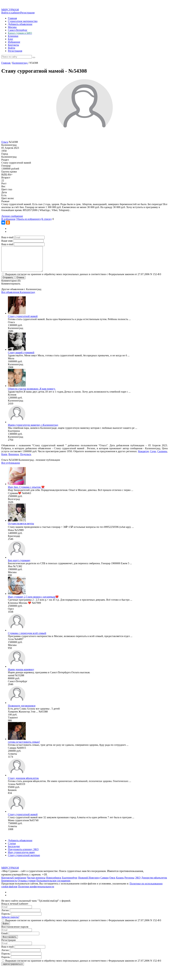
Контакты (13, 44)
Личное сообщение (12, 216)
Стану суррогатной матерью (24, 855)
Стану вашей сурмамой (21, 352)
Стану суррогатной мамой (23, 316)
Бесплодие (14, 846)
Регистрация (27, 12)
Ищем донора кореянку (21, 669)
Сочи (153, 451)
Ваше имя (6, 240)
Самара (104, 877)
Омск (112, 877)
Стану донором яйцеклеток (23, 778)
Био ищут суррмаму (19, 560)
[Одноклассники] (8, 223)
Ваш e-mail (7, 237)
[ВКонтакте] (3, 223)
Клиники (13, 36)
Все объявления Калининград (18, 292)
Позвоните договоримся (21, 705)
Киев (4, 454)
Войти (11, 47)
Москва (12, 27)
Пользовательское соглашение (53, 880)
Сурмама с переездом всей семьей (27, 633)
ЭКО (138, 877)
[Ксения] (17, 385)
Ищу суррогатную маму (21, 852)
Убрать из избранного (28, 219)
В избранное (8, 219)
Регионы (129, 877)
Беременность (9, 880)
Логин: (5, 910)
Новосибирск (53, 877)
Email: (4, 933)
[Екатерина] (17, 422)
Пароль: (5, 913)
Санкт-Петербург (17, 30)
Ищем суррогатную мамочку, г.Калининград (33, 425)
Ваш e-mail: (7, 946)
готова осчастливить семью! (24, 741)
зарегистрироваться (13, 964)
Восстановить (10, 937)
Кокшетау (143, 451)
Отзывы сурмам (27, 880)
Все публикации (10, 462)
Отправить (8, 277)
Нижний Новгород (89, 877)
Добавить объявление (20, 24)
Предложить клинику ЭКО (23, 849)
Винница (13, 454)
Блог (10, 39)
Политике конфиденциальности (36, 886)
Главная (12, 18)
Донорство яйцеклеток (154, 877)
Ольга (4, 142)
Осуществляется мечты (21, 523)
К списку (46, 219)
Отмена (20, 277)
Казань (120, 877)
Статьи (12, 843)
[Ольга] (17, 313)
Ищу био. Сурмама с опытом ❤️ (26, 487)
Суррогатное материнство (22, 21)
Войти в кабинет (10, 12)
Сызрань (162, 451)
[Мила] (17, 349)
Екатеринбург (70, 877)
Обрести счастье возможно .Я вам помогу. (31, 388)
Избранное (14, 42)
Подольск (25, 454)
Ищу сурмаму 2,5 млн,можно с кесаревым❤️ (33, 596)
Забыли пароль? (10, 917)
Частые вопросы (36, 877)
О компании (19, 877)
